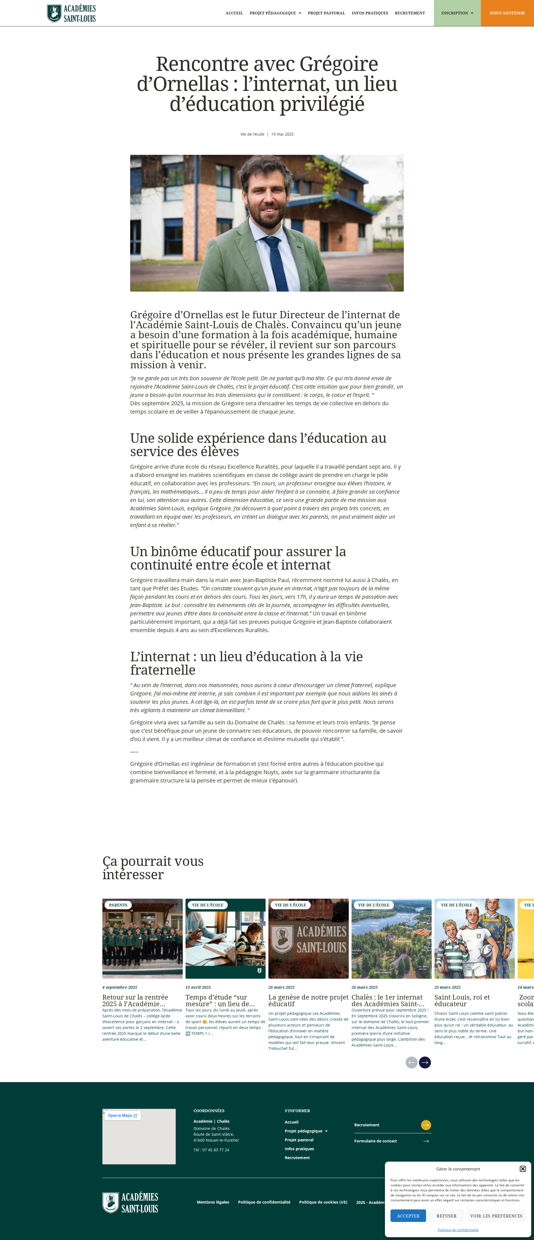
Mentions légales (213, 1202)
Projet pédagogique (273, 13)
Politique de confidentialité (458, 1229)
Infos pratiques (370, 13)
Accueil (234, 13)
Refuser (446, 1216)
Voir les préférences (496, 1216)
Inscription (454, 13)
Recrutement (410, 13)
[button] (523, 1169)
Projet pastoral (326, 13)
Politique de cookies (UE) (323, 1202)
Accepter (408, 1216)
